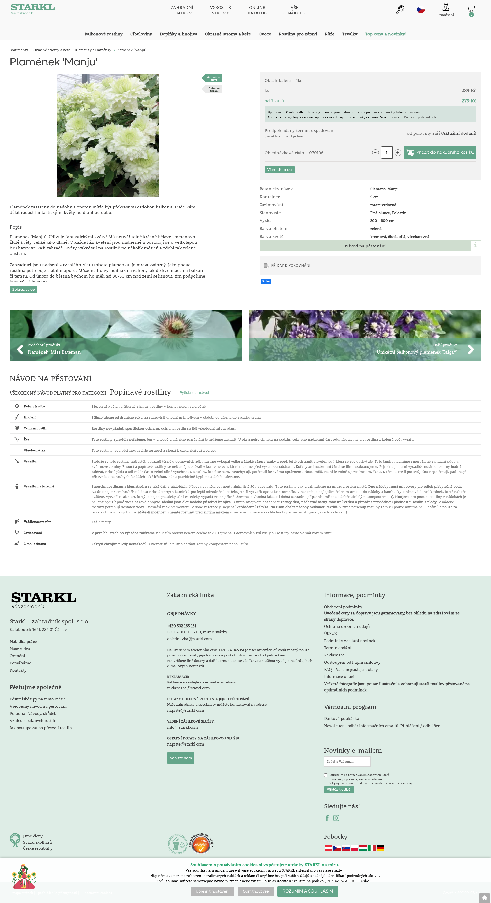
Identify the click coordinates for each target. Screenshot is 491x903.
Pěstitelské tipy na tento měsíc (37, 699)
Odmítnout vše (256, 891)
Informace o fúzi (339, 676)
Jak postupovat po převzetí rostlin (41, 727)
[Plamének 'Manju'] (107, 135)
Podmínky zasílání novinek (349, 640)
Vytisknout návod (194, 392)
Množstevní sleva (213, 78)
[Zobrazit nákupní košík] (471, 8)
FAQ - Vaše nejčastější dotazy (351, 669)
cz (421, 9)
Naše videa (20, 648)
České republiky (38, 848)
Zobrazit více (23, 289)
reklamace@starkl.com (188, 687)
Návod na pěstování (365, 246)
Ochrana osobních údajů (347, 626)
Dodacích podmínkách (420, 117)
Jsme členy (33, 835)
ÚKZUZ (330, 633)
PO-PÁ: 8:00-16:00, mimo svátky (197, 631)
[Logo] (33, 10)
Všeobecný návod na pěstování (38, 706)
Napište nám (181, 758)
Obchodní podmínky (392, 613)
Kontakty (18, 670)
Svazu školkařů (37, 842)
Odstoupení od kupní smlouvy (352, 662)
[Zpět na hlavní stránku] (484, 898)
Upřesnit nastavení (212, 891)
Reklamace (334, 654)
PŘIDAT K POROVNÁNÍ (290, 265)
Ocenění (17, 655)
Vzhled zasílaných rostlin (33, 720)
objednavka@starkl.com (189, 638)
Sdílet (266, 281)
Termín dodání (337, 647)
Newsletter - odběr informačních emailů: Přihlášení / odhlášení (383, 725)
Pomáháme (20, 662)
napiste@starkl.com (185, 710)
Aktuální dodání (214, 89)
